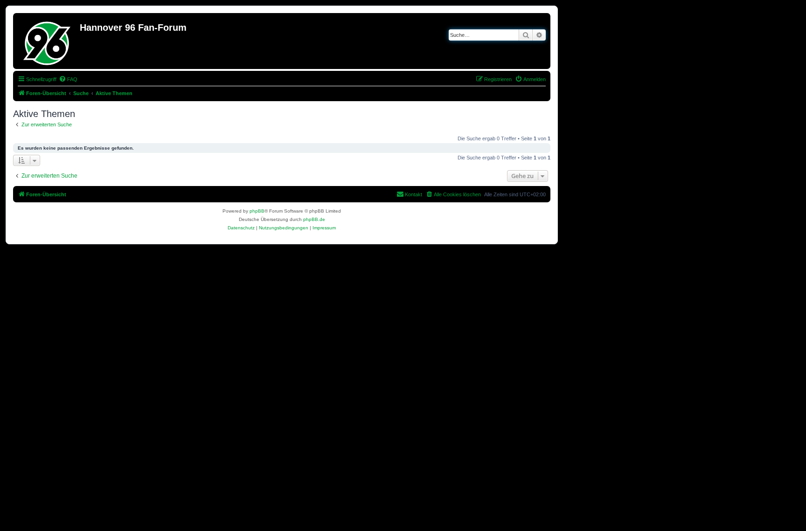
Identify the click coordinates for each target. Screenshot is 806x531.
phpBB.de (314, 219)
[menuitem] (68, 79)
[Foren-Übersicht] (47, 41)
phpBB (257, 211)
